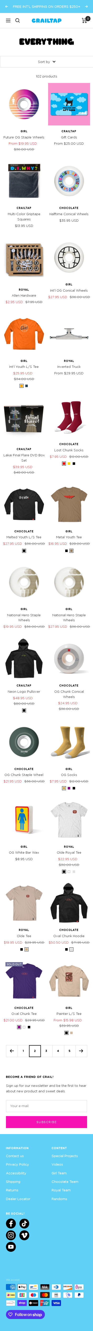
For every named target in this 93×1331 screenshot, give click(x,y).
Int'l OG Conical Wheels (69, 290)
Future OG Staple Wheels (23, 137)
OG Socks (69, 775)
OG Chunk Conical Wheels (69, 694)
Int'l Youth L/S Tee (24, 367)
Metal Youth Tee (69, 537)
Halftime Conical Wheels (69, 214)
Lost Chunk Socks (69, 450)
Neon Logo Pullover (24, 691)
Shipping (13, 1182)
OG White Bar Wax (24, 852)
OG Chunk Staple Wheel (23, 775)
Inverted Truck (69, 367)
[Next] (81, 1051)
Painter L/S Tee (69, 1014)
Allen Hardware (24, 295)
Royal (24, 289)
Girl (24, 131)
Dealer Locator (18, 1199)
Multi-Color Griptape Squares (24, 216)
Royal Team (61, 1190)
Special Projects (65, 1156)
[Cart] (84, 20)
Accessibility (16, 1173)
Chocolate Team (65, 1182)
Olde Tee (24, 936)
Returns (12, 1190)
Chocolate (69, 208)
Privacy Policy (17, 1164)
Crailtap (69, 131)
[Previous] (12, 1051)
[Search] (17, 20)
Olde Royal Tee (69, 852)
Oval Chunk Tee (24, 1014)
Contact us (15, 1156)
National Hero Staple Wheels (24, 617)
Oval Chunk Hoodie (69, 936)
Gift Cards (69, 137)
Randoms (59, 1199)
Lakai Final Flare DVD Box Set (24, 457)
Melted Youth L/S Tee (23, 537)
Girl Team (59, 1173)
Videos (57, 1164)
